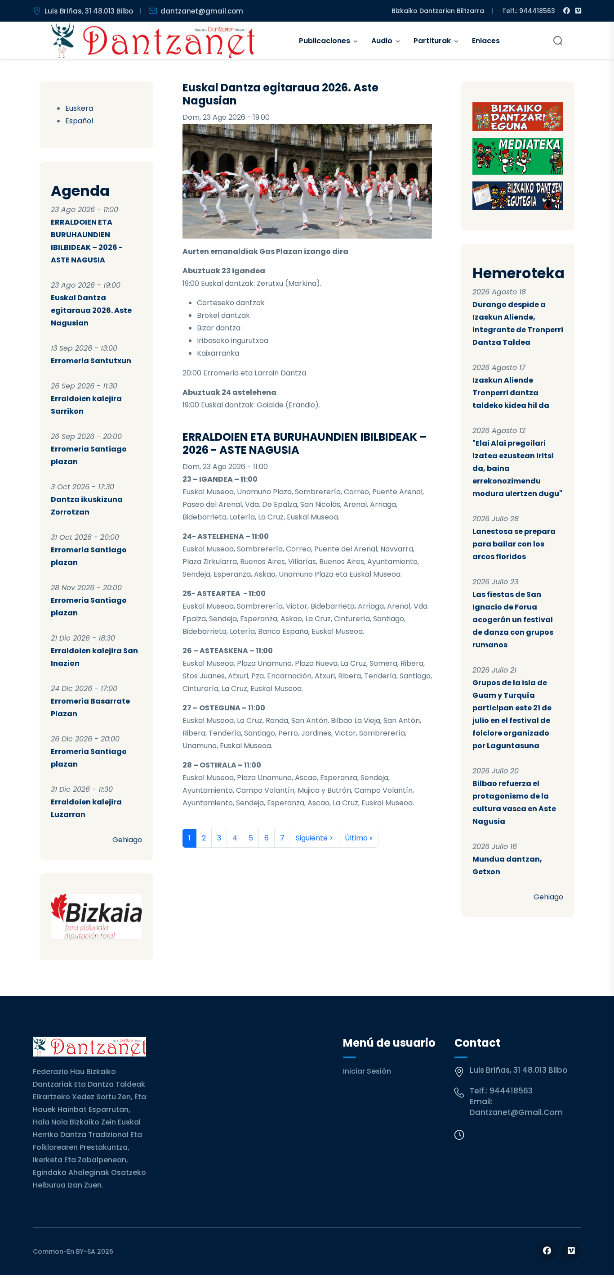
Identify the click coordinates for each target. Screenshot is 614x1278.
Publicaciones (324, 41)
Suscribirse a (186, 858)
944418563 (511, 1090)
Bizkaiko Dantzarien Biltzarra (438, 10)
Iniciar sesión (367, 1071)
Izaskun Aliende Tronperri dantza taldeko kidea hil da (510, 393)
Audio (381, 41)
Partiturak (432, 41)
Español (79, 121)
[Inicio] (153, 41)
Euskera (79, 108)
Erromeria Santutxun (91, 361)
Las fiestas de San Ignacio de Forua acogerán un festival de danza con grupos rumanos (512, 619)
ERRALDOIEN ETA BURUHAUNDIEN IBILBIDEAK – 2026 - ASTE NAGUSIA (304, 443)
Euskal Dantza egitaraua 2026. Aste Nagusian (91, 310)
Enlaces (486, 41)
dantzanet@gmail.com (201, 11)
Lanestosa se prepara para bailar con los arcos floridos (514, 544)
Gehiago (127, 840)
